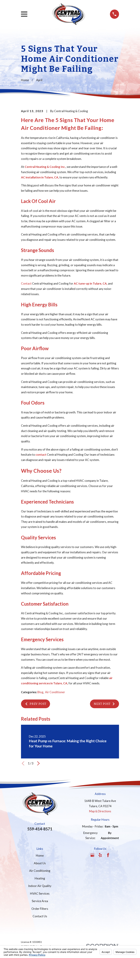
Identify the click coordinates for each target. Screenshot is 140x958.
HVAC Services (40, 893)
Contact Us (40, 916)
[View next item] (38, 763)
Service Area (40, 901)
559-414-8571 (39, 829)
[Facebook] (108, 855)
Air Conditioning (39, 870)
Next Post (102, 704)
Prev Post (38, 704)
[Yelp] (100, 855)
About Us (40, 863)
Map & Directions (100, 811)
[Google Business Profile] (92, 855)
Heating (40, 878)
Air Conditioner (55, 692)
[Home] (68, 14)
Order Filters (39, 908)
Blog (40, 692)
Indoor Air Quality (39, 886)
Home (40, 855)
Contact (26, 283)
